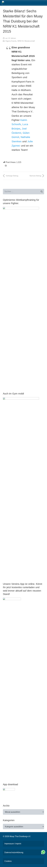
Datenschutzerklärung (13, 852)
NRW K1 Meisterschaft (26, 41)
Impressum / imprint (12, 844)
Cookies (8, 861)
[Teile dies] (6, 166)
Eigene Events (11, 41)
